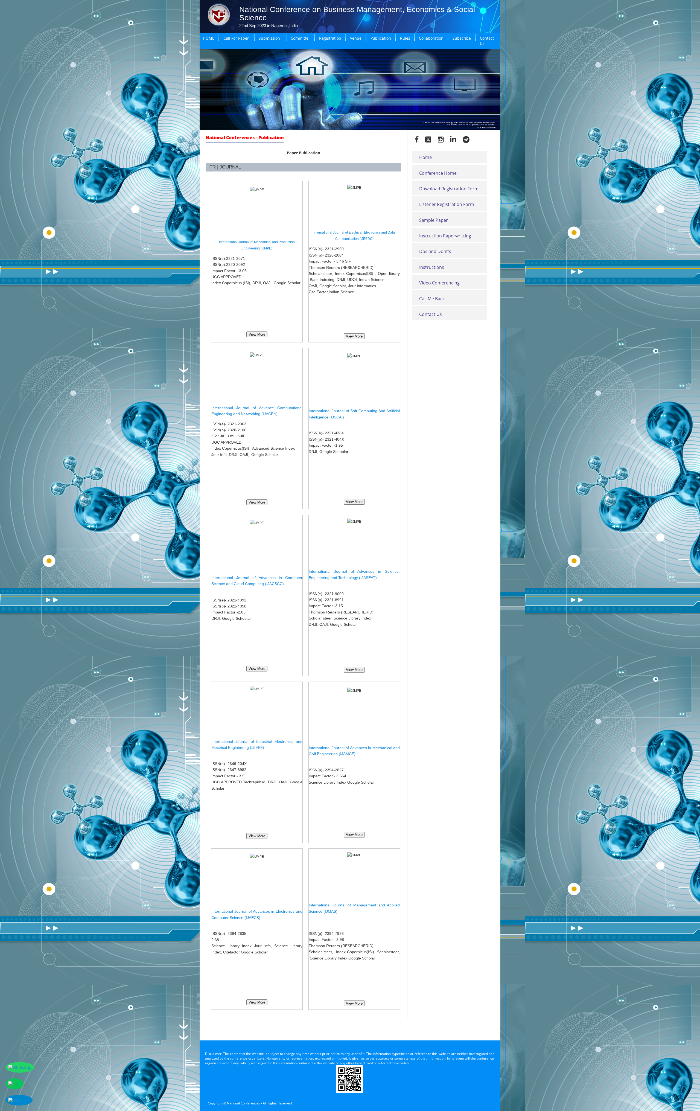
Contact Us (487, 41)
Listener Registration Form (446, 204)
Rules (405, 38)
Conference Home (438, 173)
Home (425, 157)
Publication (381, 38)
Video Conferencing (439, 283)
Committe (299, 38)
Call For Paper (236, 38)
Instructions (431, 267)
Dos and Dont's (435, 251)
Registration (330, 38)
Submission (269, 38)
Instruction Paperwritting (445, 236)
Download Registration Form (449, 189)
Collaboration (431, 38)
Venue (355, 38)
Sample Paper (433, 220)
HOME (208, 38)
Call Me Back (432, 299)
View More (257, 334)
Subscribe (462, 38)
